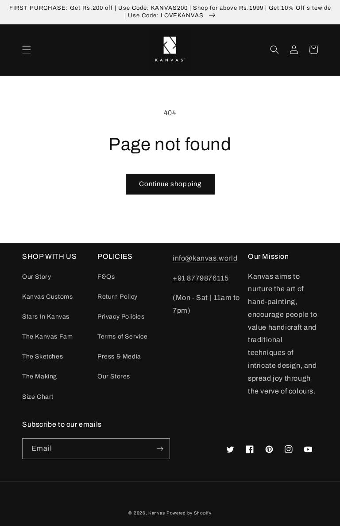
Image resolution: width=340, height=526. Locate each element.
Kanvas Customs (47, 296)
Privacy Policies (121, 316)
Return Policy (117, 296)
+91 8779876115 (200, 278)
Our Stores (113, 376)
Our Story (36, 276)
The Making (39, 376)
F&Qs (106, 276)
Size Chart (38, 397)
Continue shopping (170, 183)
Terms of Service (122, 336)
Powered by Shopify (189, 512)
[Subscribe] (160, 448)
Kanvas (156, 512)
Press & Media (119, 356)
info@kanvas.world (205, 258)
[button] (26, 49)
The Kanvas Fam (47, 336)
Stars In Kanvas (46, 316)
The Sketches (42, 356)
